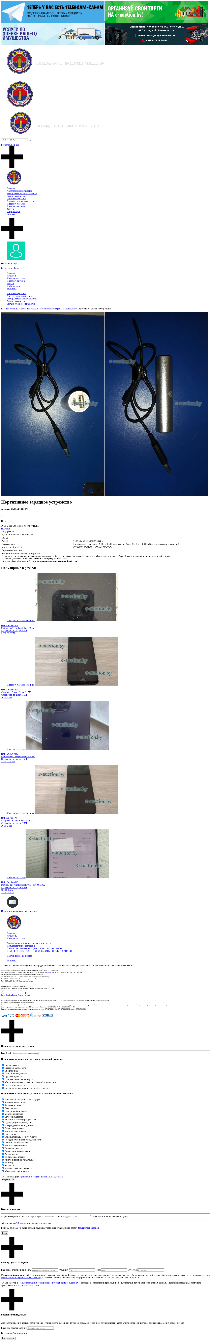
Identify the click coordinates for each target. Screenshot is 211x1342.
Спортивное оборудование (18, 1151)
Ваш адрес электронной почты (16, 1270)
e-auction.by (29, 986)
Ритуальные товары (14, 1128)
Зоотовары (10, 1162)
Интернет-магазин (16, 204)
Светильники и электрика (17, 1142)
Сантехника (10, 1134)
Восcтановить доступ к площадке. (34, 1223)
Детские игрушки (13, 1148)
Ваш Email (6, 1053)
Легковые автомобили (15, 1068)
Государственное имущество (21, 201)
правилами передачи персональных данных (41, 1176)
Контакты (12, 214)
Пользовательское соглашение (21, 946)
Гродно (20, 995)
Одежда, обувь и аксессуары (18, 1122)
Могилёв (27, 995)
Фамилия (63, 1270)
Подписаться (8, 1179)
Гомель (14, 995)
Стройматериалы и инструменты (21, 1137)
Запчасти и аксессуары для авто (20, 1119)
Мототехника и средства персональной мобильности (31, 1082)
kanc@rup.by (49, 972)
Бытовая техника (13, 1105)
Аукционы (12, 936)
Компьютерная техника (16, 1102)
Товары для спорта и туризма (19, 1125)
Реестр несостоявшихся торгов (22, 193)
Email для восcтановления (14, 1328)
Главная (11, 188)
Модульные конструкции (17, 1171)
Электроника (11, 1108)
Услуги (10, 209)
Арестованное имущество (19, 191)
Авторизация (20, 1333)
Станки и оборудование (16, 1073)
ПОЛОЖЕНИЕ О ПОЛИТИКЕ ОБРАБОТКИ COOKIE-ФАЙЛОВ (39, 951)
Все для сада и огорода (16, 1145)
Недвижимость (12, 1065)
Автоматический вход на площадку (110, 1216)
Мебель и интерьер (14, 1114)
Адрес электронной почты (14, 1216)
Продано (5, 528)
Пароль (58, 1216)
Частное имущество (16, 198)
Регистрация (7, 145)
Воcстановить (8, 1338)
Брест (3, 995)
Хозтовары (10, 1165)
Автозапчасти (11, 1154)
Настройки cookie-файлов (19, 956)
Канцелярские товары (15, 1131)
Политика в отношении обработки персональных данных (35, 948)
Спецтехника (11, 1071)
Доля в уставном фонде (16, 1085)
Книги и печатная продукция (19, 1160)
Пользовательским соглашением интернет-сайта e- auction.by (48, 1283)
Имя (98, 1270)
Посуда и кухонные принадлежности (23, 1139)
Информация (13, 211)
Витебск (8, 995)
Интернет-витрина (16, 206)
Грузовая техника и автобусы (19, 1079)
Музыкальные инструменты (18, 1168)
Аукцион (11, 275)
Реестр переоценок (16, 196)
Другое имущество (14, 1076)
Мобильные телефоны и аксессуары (22, 1099)
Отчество (132, 1270)
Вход (16, 145)
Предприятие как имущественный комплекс (26, 1088)
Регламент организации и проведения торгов (29, 943)
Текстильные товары (15, 1157)
